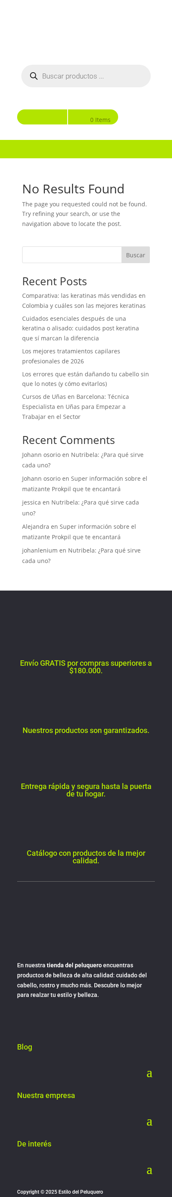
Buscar (135, 255)
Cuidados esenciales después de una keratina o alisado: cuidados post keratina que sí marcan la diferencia (80, 328)
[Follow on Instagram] (40, 1019)
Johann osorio (41, 455)
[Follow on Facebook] (23, 1019)
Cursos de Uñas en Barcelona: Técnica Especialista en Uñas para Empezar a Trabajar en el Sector (75, 407)
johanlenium (40, 550)
